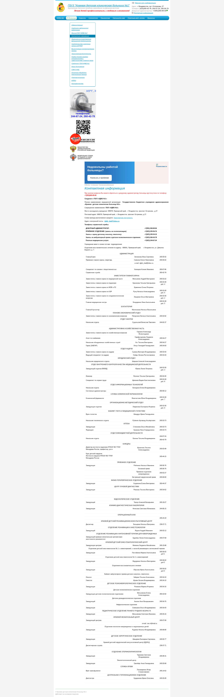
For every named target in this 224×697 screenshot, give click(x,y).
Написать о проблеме (99, 178)
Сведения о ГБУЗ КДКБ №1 (80, 63)
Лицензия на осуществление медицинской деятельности (81, 40)
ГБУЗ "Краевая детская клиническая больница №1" (99, 5)
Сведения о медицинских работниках (80, 29)
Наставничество (77, 83)
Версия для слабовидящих (145, 3)
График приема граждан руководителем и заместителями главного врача (82, 58)
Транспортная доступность (81, 54)
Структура (93, 18)
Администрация (77, 25)
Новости (82, 18)
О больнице (71, 18)
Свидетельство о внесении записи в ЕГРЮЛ (81, 45)
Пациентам (105, 18)
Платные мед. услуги (136, 18)
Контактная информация (143, 13)
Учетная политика (78, 77)
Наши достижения (78, 66)
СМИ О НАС (75, 69)
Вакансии (151, 18)
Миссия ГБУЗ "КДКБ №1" (80, 33)
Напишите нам (119, 18)
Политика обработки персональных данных (79, 73)
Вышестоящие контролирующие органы (83, 50)
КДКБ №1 (60, 18)
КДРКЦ (74, 80)
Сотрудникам (62, 23)
